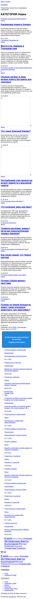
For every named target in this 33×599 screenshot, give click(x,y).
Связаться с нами (10, 575)
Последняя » (22, 327)
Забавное (20, 538)
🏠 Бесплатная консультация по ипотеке (17, 339)
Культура (7, 587)
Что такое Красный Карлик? (16, 131)
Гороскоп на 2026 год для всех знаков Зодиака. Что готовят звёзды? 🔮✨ (17, 407)
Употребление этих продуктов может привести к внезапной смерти (16, 183)
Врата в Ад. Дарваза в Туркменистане (12, 47)
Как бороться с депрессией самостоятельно (13, 421)
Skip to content (5, 1)
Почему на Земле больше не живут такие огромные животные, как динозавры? (16, 307)
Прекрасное (9, 546)
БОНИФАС (4, 5)
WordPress (12, 597)
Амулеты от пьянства (11, 462)
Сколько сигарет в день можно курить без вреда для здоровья (16, 79)
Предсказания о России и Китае (15, 356)
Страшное (21, 548)
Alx (25, 597)
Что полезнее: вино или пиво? (16, 207)
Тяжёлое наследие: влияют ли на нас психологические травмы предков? (15, 231)
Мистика (22, 544)
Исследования (11, 544)
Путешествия (10, 548)
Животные (14, 538)
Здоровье (27, 538)
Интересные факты (16, 541)
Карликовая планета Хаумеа (16, 24)
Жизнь (6, 380)
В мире (8, 538)
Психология (18, 546)
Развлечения (8, 353)
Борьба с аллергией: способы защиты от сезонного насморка (18, 449)
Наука (3, 20)
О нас (6, 573)
